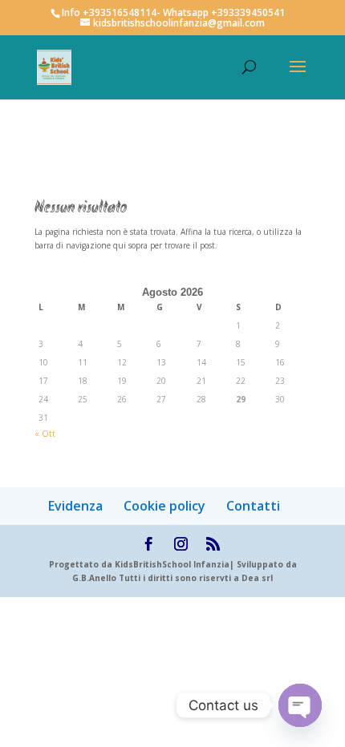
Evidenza (75, 506)
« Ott (44, 433)
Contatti (253, 506)
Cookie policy (164, 506)
